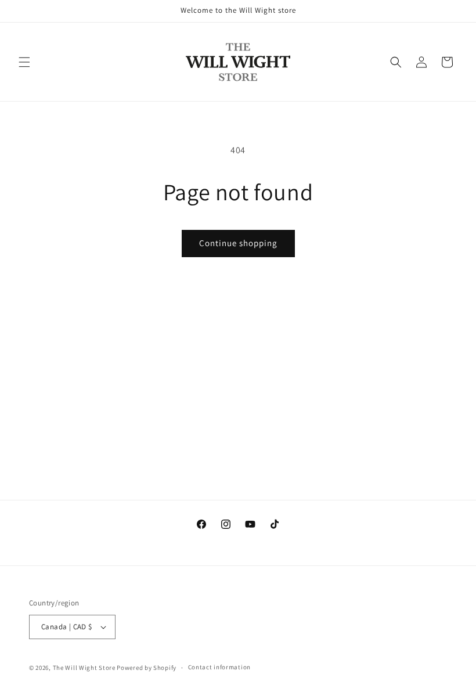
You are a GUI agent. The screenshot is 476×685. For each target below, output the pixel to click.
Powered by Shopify (146, 668)
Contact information (219, 667)
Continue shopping (238, 242)
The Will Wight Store (84, 668)
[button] (24, 62)
